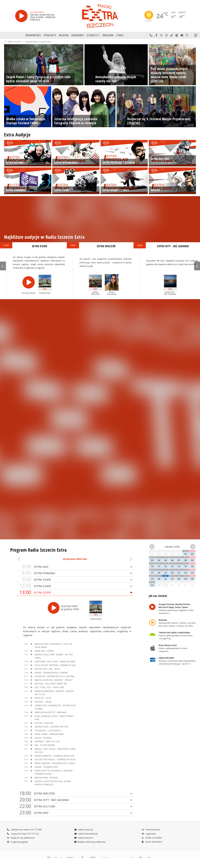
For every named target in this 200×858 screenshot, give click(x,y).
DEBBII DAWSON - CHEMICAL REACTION (54, 755)
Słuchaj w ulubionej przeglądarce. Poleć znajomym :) (176, 609)
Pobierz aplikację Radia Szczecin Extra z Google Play (175, 635)
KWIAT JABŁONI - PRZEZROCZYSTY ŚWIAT (55, 763)
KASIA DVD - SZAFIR (44, 650)
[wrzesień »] (191, 546)
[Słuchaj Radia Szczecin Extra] (21, 16)
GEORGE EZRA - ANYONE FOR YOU (51, 726)
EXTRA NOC (35, 567)
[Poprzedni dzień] (28, 559)
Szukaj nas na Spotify (176, 35)
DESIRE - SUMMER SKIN (46, 766)
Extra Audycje (17, 134)
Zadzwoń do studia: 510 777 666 (26, 829)
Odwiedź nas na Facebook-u (156, 35)
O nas (120, 35)
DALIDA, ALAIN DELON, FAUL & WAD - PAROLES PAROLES (53, 783)
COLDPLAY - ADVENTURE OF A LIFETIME (54, 676)
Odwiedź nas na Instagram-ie (166, 35)
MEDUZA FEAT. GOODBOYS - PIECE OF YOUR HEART (53, 646)
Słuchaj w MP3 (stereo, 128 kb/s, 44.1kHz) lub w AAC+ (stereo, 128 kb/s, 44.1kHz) (177, 623)
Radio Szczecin (14, 41)
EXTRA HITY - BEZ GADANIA (44, 800)
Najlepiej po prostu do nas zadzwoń (151, 35)
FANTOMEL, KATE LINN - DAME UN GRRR (55, 661)
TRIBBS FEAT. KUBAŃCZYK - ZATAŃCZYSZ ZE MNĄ (55, 707)
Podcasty (50, 35)
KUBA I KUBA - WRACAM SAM (49, 734)
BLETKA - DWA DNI (44, 723)
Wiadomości (33, 35)
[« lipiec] (152, 546)
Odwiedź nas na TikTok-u (171, 35)
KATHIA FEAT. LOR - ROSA (47, 668)
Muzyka (64, 35)
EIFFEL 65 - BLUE (43, 698)
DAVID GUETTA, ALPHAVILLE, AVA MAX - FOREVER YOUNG (54, 772)
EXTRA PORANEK (38, 573)
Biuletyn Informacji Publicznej (91, 841)
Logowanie (150, 833)
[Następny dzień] (121, 559)
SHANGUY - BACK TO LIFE (47, 741)
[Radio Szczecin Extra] (100, 16)
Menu (195, 35)
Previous (3, 266)
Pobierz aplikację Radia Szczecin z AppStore (172, 648)
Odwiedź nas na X (161, 35)
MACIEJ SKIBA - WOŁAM (46, 777)
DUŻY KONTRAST (153, 841)
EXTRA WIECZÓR (37, 793)
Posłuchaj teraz (152, 829)
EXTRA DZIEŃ (36, 580)
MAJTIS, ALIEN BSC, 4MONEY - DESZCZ (54, 680)
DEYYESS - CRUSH (43, 701)
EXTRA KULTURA (37, 806)
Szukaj (187, 35)
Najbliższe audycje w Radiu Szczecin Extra (44, 237)
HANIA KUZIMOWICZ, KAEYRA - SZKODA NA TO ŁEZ (54, 693)
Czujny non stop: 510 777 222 (24, 833)
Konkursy (77, 35)
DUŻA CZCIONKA (153, 837)
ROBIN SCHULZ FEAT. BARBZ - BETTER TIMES (54, 656)
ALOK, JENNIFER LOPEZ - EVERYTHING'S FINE (54, 718)
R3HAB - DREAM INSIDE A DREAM (51, 672)
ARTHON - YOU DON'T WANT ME (51, 683)
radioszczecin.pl (85, 829)
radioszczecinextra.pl (87, 833)
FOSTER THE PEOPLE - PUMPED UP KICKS (55, 759)
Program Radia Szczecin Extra (38, 41)
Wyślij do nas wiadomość (181, 35)
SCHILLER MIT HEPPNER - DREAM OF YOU (55, 665)
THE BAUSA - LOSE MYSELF (48, 730)
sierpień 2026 (172, 546)
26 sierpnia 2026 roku (75, 559)
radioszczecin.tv (85, 837)
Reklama (108, 35)
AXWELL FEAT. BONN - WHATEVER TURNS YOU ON (55, 750)
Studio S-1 (93, 35)
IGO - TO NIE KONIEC (45, 745)
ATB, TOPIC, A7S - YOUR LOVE (49, 687)
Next (197, 266)
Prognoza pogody (19, 841)
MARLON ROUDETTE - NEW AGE (50, 712)
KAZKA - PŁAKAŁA (43, 737)
